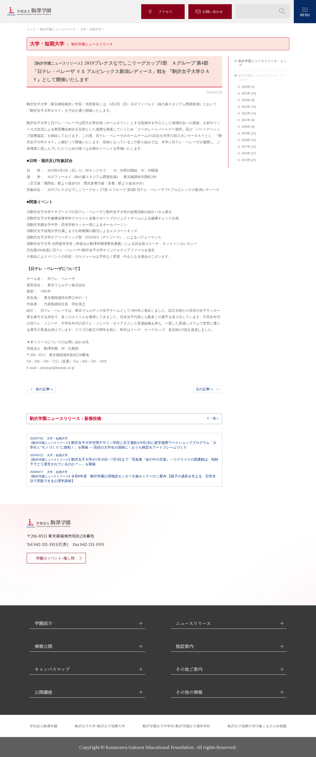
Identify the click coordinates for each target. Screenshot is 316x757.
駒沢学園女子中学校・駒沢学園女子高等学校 (176, 725)
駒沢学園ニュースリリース (58, 29)
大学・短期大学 (90, 29)
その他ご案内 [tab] (189, 669)
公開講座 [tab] (43, 692)
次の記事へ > (207, 389)
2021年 (245, 120)
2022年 (245, 113)
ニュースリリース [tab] (193, 623)
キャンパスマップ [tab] (52, 669)
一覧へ (214, 418)
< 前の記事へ (41, 389)
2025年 (245, 93)
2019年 (245, 133)
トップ (31, 29)
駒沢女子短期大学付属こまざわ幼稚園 (257, 725)
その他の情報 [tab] (189, 692)
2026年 (245, 87)
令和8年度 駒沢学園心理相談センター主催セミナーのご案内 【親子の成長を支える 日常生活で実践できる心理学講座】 (123, 476)
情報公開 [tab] (43, 646)
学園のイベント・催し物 (55, 558)
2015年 (245, 160)
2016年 (245, 153)
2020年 (245, 126)
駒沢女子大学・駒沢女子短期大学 (100, 725)
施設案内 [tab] (185, 646)
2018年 (245, 140)
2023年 (245, 106)
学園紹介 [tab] (43, 623)
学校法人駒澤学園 (43, 725)
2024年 (245, 100)
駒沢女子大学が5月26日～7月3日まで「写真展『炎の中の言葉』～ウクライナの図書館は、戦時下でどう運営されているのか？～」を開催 (124, 460)
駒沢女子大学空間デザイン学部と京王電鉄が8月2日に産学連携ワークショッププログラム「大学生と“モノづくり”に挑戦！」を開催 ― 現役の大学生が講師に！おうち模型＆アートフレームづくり (123, 443)
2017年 (245, 146)
